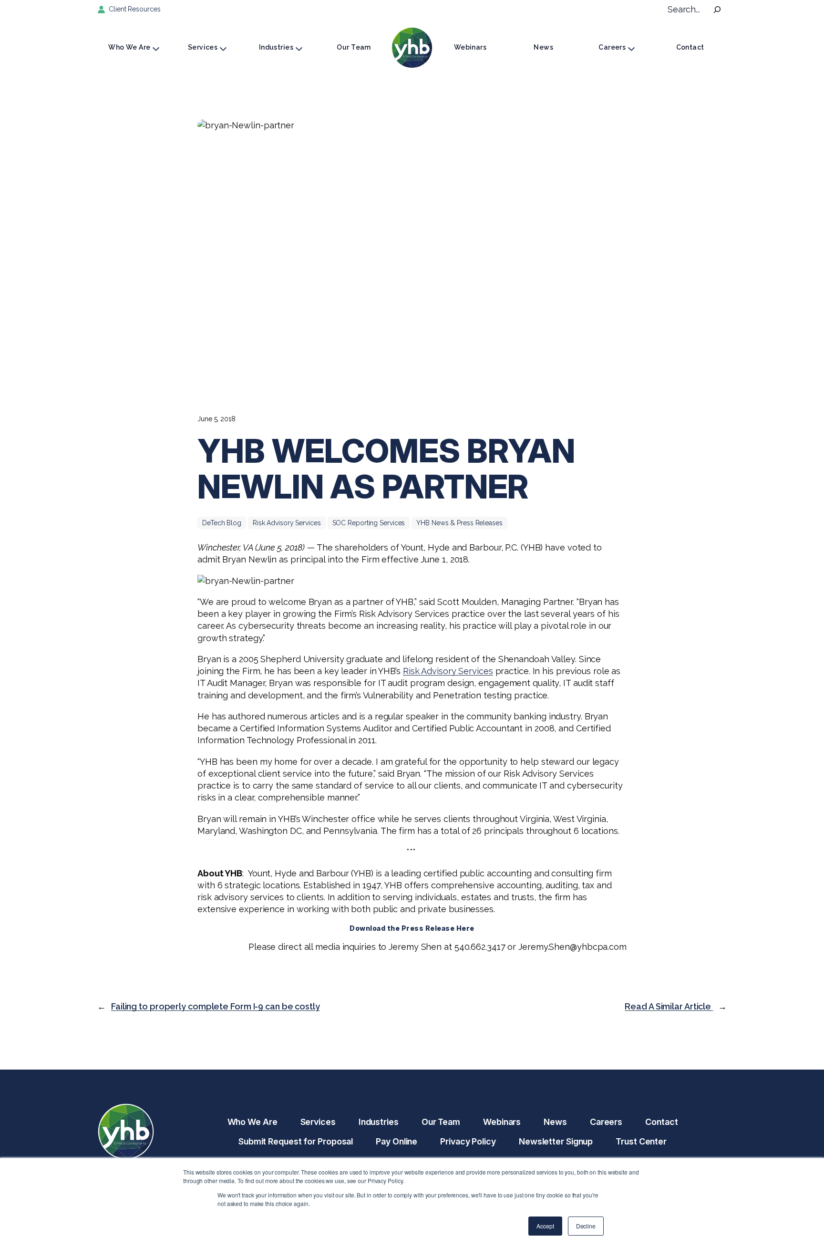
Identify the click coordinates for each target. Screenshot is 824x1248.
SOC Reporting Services (368, 523)
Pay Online (396, 1141)
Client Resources (134, 9)
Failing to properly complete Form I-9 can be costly (215, 1006)
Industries (276, 47)
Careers (612, 47)
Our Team (354, 47)
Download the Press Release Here (412, 928)
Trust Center (641, 1141)
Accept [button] (545, 1226)
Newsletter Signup (556, 1141)
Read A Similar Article (669, 1006)
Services (202, 47)
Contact (690, 47)
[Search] (717, 9)
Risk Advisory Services (287, 523)
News (543, 47)
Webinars (470, 47)
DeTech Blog (221, 523)
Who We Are (129, 47)
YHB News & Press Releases (459, 523)
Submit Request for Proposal (295, 1141)
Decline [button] (586, 1226)
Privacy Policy (468, 1141)
